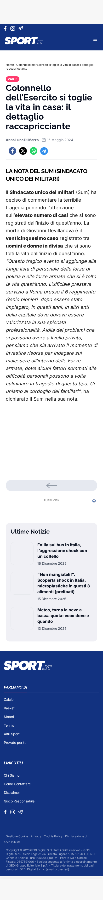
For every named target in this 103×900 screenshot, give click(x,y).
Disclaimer (12, 792)
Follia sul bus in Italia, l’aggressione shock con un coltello (62, 550)
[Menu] (95, 40)
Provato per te (15, 742)
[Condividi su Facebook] (12, 151)
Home (10, 64)
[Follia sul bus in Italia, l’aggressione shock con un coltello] (22, 554)
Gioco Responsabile (19, 801)
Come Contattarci (17, 784)
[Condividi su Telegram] (44, 151)
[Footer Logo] (51, 665)
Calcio (8, 699)
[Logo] (24, 40)
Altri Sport (12, 734)
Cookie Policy (53, 836)
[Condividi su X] (23, 151)
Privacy (36, 836)
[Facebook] (6, 28)
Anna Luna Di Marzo (22, 140)
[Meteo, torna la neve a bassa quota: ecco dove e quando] (22, 619)
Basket (9, 708)
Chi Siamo (11, 775)
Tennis (9, 725)
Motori (9, 717)
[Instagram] (13, 28)
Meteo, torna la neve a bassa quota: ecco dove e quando (63, 615)
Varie (12, 79)
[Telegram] (21, 28)
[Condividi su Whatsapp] (33, 151)
